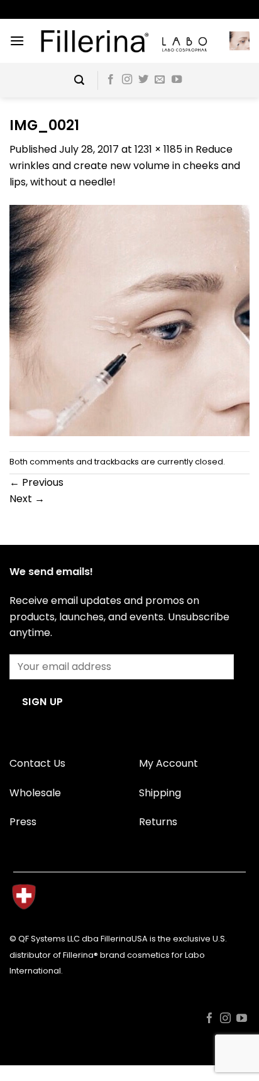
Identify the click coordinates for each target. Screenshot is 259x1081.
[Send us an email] (160, 79)
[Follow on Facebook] (111, 79)
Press (22, 822)
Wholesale (35, 793)
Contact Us (37, 763)
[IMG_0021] (129, 319)
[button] (17, 40)
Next (27, 498)
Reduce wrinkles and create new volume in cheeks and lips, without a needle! (124, 165)
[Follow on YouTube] (177, 79)
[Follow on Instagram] (127, 79)
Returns (158, 822)
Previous (36, 482)
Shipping (160, 793)
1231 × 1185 (158, 149)
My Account (168, 763)
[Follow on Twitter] (143, 79)
